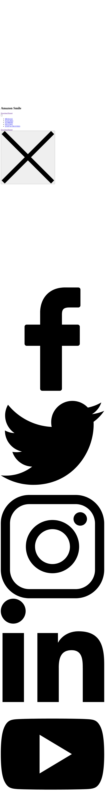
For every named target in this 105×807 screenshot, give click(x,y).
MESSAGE (9, 119)
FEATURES (9, 121)
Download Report (7, 113)
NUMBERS (9, 122)
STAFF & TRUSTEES (12, 126)
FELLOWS (9, 124)
